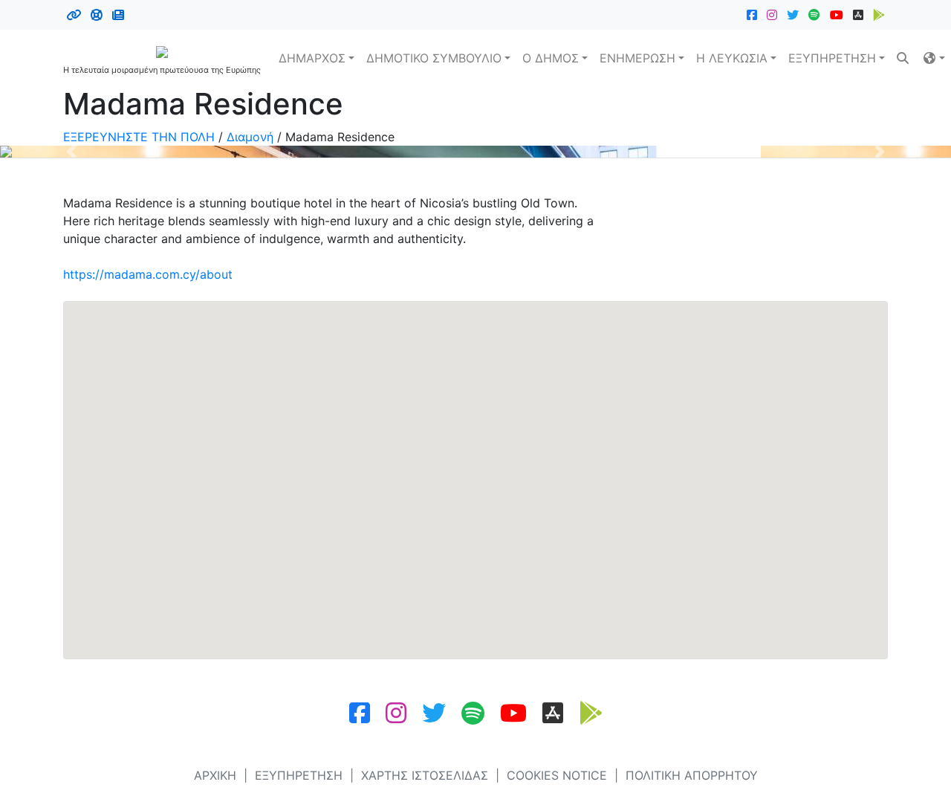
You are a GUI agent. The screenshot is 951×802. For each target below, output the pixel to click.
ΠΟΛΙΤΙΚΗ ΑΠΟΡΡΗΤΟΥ (692, 775)
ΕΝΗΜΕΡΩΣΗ (637, 58)
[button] (934, 58)
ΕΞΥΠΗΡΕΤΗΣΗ (832, 58)
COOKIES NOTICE (557, 775)
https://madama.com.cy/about (148, 274)
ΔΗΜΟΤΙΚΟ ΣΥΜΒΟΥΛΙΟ (434, 58)
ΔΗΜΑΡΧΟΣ (312, 58)
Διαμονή (250, 136)
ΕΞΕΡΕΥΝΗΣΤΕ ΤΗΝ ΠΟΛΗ (139, 136)
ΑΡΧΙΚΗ (215, 775)
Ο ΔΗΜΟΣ (550, 58)
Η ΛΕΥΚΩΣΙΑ (731, 58)
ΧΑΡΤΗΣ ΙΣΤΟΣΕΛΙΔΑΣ (424, 775)
